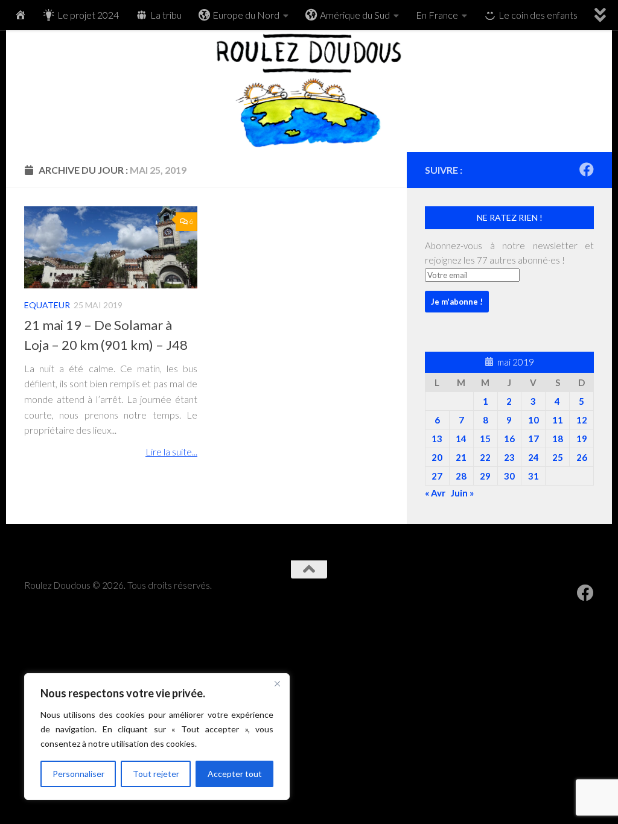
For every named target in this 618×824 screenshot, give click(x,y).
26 (581, 457)
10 (533, 419)
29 (485, 476)
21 (461, 457)
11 (557, 419)
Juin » (462, 492)
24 (533, 457)
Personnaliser (78, 774)
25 (557, 457)
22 (485, 457)
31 (533, 476)
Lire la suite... (171, 451)
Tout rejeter (156, 774)
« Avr (435, 492)
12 (581, 419)
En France (437, 15)
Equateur (47, 305)
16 (509, 438)
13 (437, 438)
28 (461, 476)
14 (461, 438)
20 (437, 457)
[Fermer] (277, 683)
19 (581, 438)
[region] (157, 736)
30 (509, 476)
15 (485, 438)
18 (557, 438)
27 (437, 476)
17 (533, 438)
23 (509, 457)
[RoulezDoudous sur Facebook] (586, 169)
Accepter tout (235, 774)
